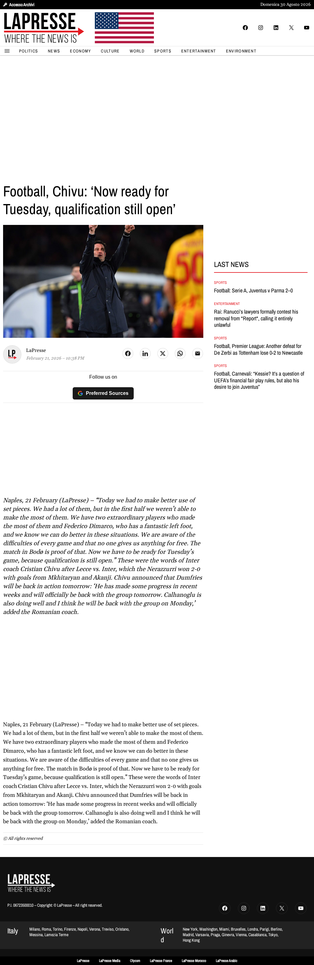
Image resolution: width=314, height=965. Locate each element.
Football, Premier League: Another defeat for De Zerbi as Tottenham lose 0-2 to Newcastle (258, 349)
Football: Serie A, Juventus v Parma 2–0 (253, 290)
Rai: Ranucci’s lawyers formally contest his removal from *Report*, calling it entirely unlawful (256, 318)
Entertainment (227, 303)
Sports (220, 282)
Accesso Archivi (21, 4)
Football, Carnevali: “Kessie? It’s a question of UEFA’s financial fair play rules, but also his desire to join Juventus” (259, 380)
